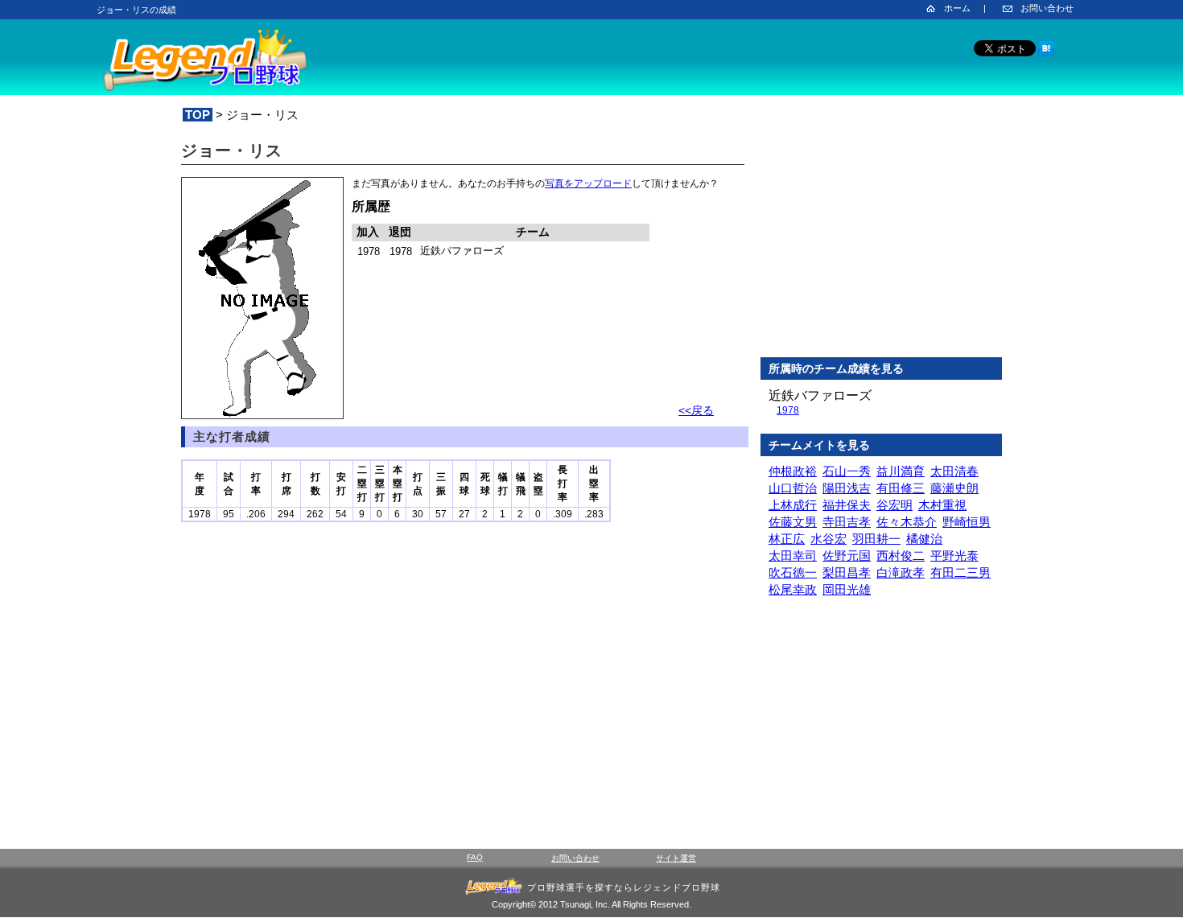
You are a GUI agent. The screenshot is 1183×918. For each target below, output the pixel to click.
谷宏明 (894, 505)
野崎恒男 (966, 522)
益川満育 (900, 471)
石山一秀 (846, 471)
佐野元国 (846, 555)
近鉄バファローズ (820, 395)
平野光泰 (954, 555)
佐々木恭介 (906, 522)
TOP (197, 114)
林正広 (787, 538)
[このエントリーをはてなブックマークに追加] (1046, 53)
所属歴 (371, 206)
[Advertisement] (881, 240)
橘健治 (924, 538)
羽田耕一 (876, 538)
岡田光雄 (846, 589)
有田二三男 (960, 572)
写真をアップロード (588, 183)
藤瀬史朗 (954, 488)
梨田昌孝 (846, 572)
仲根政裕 (793, 471)
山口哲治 (793, 488)
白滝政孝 (900, 572)
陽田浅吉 (846, 488)
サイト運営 (676, 858)
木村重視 (942, 505)
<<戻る (696, 410)
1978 (788, 410)
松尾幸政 (793, 589)
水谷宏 (828, 538)
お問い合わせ (1047, 8)
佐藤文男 (793, 522)
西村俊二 (900, 555)
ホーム (957, 8)
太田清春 (954, 471)
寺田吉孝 (846, 522)
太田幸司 (793, 555)
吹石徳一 (793, 572)
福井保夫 (846, 505)
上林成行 (793, 505)
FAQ (475, 857)
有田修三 (900, 488)
